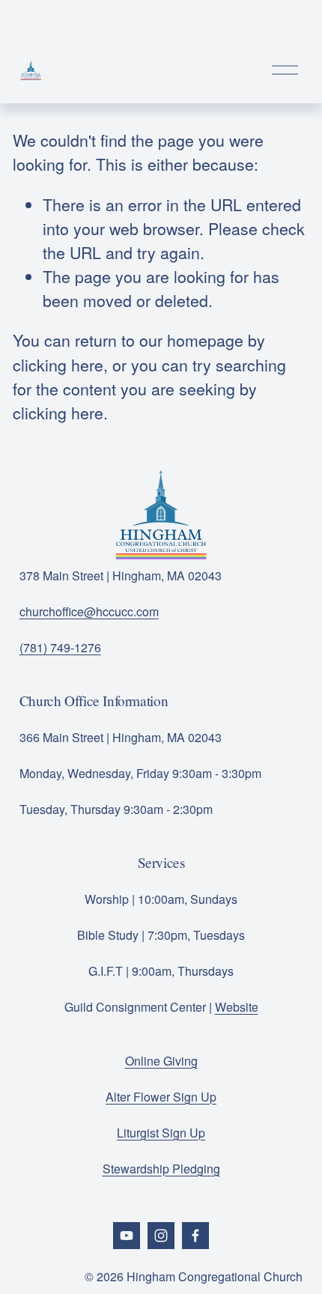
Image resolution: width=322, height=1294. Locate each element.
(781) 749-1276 (60, 647)
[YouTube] (126, 1235)
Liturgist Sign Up (161, 1132)
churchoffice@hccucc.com (89, 611)
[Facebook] (195, 1235)
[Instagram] (161, 1235)
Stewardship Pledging (161, 1168)
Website (236, 1006)
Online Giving (161, 1060)
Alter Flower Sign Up (161, 1096)
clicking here (58, 364)
